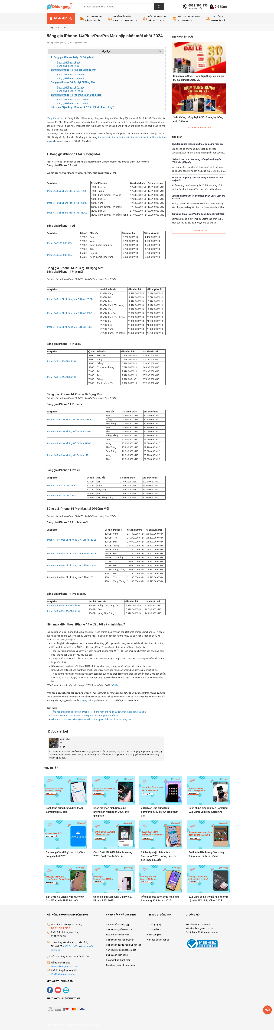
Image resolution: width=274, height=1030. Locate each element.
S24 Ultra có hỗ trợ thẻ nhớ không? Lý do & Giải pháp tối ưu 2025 (208, 898)
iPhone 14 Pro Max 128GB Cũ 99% (63, 605)
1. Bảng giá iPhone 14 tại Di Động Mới (72, 57)
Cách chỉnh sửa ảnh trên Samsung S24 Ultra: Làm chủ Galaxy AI (198, 197)
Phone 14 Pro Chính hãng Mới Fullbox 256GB (69, 431)
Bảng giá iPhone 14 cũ (68, 66)
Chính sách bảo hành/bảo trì (120, 939)
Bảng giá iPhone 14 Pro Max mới (73, 99)
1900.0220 (109, 700)
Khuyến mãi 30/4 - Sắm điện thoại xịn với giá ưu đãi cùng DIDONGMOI (198, 78)
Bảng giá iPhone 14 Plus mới (71, 74)
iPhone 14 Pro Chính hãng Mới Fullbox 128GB (69, 419)
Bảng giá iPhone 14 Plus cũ (70, 78)
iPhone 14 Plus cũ (121, 137)
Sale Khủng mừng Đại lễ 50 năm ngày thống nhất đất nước (198, 119)
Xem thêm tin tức (198, 230)
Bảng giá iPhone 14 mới (68, 62)
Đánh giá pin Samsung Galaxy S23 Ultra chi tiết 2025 (113, 898)
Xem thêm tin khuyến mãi (198, 127)
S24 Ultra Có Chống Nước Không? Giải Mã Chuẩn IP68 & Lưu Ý (65, 898)
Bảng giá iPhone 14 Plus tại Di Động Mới (73, 69)
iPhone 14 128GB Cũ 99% (59, 243)
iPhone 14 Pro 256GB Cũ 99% (61, 495)
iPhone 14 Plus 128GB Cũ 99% (61, 361)
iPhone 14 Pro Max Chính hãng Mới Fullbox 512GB (71, 565)
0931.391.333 (196, 5)
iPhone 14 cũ (104, 137)
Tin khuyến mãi (154, 929)
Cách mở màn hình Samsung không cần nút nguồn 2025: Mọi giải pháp (197, 160)
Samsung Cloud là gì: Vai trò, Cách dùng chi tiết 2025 (198, 214)
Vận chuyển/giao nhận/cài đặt (121, 950)
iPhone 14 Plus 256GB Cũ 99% (61, 377)
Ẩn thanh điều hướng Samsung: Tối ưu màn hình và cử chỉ (207, 854)
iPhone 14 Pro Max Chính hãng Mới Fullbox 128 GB (72, 540)
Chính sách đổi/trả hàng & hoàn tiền (123, 945)
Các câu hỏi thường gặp (118, 924)
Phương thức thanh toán (118, 960)
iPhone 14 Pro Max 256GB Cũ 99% (63, 611)
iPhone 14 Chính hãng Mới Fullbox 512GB (67, 212)
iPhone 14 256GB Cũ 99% (59, 255)
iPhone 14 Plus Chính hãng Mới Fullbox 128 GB (70, 299)
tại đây (114, 685)
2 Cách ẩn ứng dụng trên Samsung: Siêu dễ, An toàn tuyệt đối (197, 179)
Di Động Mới (85, 700)
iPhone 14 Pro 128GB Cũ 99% (61, 485)
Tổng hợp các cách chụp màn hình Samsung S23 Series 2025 (160, 898)
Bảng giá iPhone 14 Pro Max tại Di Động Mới (76, 94)
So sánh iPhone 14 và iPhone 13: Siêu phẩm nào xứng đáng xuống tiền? (86, 715)
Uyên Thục (65, 739)
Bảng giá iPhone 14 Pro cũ (70, 91)
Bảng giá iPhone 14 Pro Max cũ (72, 103)
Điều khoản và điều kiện (117, 934)
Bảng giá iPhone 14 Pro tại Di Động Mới (73, 82)
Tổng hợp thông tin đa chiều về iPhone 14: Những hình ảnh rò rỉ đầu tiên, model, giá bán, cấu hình (98, 712)
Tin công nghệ (154, 924)
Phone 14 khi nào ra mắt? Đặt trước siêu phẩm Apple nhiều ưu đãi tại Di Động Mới (91, 719)
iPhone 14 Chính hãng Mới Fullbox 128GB (67, 191)
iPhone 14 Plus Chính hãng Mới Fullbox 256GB (69, 313)
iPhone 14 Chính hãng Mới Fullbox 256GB (67, 203)
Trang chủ (53, 27)
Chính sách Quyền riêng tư (119, 929)
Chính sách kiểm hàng (117, 955)
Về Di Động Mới (154, 934)
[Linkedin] (64, 746)
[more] (267, 1009)
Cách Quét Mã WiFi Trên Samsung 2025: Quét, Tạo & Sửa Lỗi (112, 854)
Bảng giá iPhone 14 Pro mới (70, 87)
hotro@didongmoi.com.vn (64, 966)
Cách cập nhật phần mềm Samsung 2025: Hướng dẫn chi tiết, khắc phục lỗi (158, 856)
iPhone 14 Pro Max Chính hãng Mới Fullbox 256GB (71, 553)
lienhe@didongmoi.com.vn (205, 932)
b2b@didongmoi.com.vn (63, 974)
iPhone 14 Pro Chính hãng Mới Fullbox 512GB (69, 443)
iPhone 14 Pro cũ (139, 137)
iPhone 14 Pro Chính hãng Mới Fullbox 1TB (67, 455)
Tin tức (63, 27)
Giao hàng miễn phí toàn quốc (120, 965)
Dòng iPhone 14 (55, 118)
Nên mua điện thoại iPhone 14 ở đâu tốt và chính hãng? (82, 107)
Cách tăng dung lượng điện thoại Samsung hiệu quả (198, 144)
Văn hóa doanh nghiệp (158, 939)
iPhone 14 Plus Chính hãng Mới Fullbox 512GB (69, 327)
